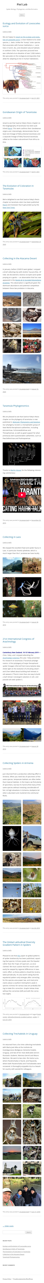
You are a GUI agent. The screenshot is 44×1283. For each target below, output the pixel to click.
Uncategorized (24, 98)
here (10, 128)
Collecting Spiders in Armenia (18, 763)
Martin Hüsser (15, 470)
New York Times (9, 207)
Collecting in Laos (12, 536)
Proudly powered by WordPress (23, 1279)
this (18, 956)
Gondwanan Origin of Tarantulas (20, 112)
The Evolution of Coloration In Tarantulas (18, 187)
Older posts (8, 1226)
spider (35, 1017)
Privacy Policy (7, 1279)
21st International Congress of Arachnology (18, 640)
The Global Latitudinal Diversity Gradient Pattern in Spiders (19, 943)
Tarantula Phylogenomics (16, 405)
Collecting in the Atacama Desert (20, 258)
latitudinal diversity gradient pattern (20, 1017)
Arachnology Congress (11, 658)
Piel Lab (22, 4)
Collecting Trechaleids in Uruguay (20, 1033)
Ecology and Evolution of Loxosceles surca (21, 25)
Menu (22, 15)
